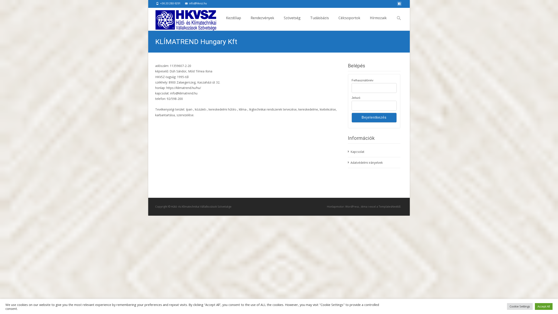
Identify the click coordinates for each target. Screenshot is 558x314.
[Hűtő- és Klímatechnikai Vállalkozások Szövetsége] (182, 19)
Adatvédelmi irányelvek (366, 162)
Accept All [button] (544, 306)
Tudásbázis (319, 17)
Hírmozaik (378, 17)
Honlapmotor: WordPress (343, 206)
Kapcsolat (357, 152)
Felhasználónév (362, 80)
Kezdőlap (233, 17)
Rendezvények (262, 17)
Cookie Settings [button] (520, 306)
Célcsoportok (349, 17)
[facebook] (399, 5)
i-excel (372, 206)
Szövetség (292, 17)
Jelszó (356, 97)
